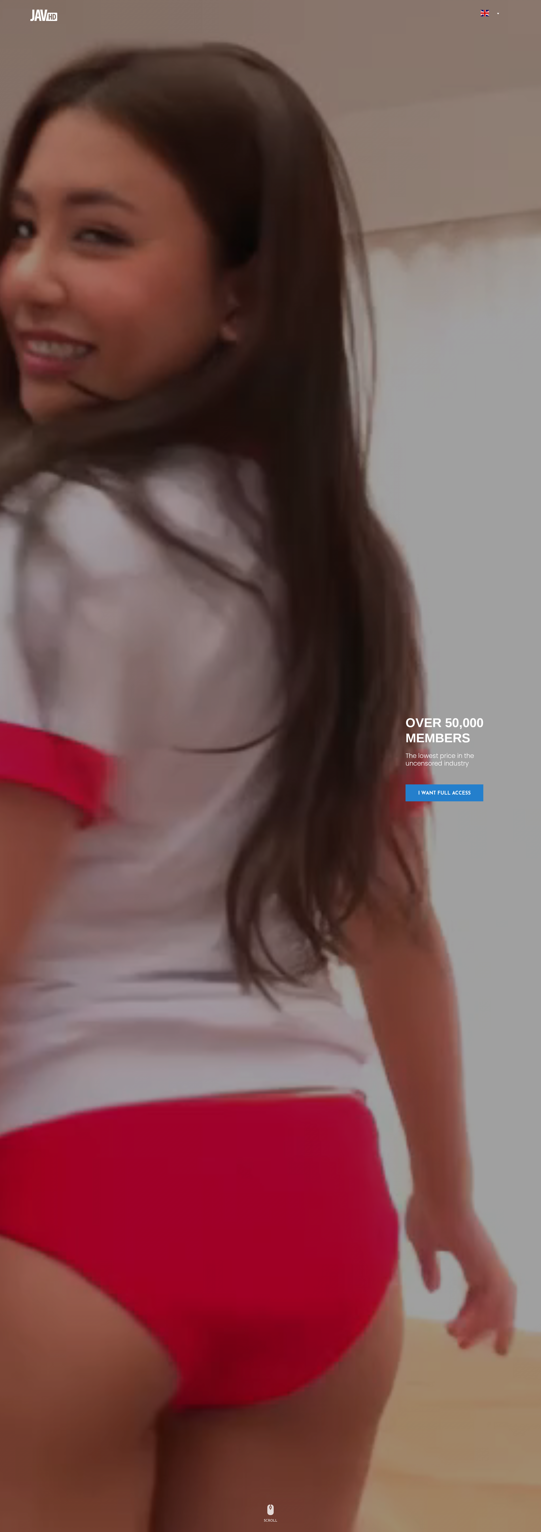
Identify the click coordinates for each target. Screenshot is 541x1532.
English (485, 13)
